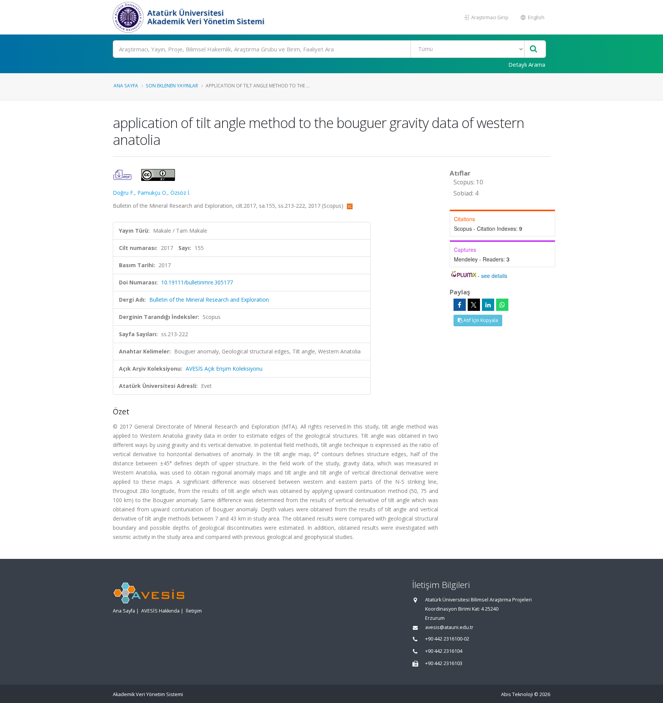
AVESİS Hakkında (160, 611)
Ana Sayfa (126, 85)
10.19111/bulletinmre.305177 (197, 282)
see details (494, 275)
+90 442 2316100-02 (447, 639)
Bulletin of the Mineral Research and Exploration (209, 299)
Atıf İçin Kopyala (480, 320)
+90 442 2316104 (443, 651)
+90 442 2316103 (443, 663)
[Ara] (533, 49)
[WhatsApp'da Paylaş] (502, 305)
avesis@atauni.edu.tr (449, 627)
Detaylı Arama (526, 64)
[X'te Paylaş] (474, 305)
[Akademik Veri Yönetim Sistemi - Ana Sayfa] (129, 17)
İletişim (194, 611)
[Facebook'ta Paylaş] (460, 305)
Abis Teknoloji (517, 694)
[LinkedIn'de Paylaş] (488, 305)
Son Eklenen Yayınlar (172, 85)
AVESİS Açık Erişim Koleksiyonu (224, 368)
